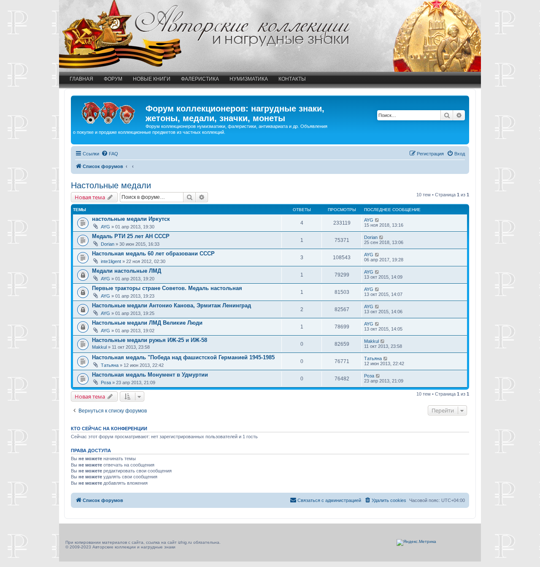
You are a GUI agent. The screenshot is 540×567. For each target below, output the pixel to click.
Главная (81, 79)
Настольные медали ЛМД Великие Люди (147, 323)
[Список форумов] (109, 111)
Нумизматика (249, 79)
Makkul (99, 347)
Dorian (107, 244)
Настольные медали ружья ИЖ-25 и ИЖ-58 (149, 340)
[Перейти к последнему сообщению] (377, 219)
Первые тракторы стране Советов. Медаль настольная (167, 288)
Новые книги (151, 79)
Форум (113, 79)
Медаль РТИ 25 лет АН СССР (131, 236)
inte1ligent (111, 261)
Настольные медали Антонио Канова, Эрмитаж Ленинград (171, 305)
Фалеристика (200, 79)
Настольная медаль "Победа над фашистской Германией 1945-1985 (183, 357)
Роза (106, 382)
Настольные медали (111, 185)
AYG (105, 226)
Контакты (292, 79)
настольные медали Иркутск (131, 219)
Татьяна (110, 365)
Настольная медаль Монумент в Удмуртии (150, 375)
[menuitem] (109, 154)
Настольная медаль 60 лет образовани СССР (153, 253)
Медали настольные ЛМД (126, 271)
